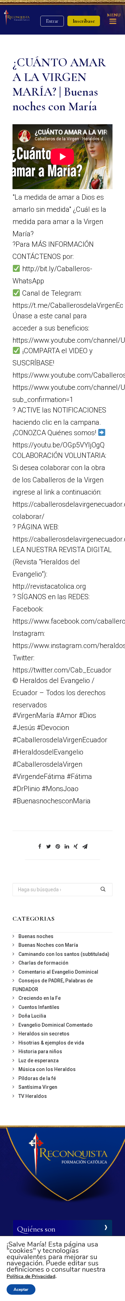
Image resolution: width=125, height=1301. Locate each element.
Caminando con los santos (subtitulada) (63, 954)
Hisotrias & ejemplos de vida (51, 1043)
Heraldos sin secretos (43, 1033)
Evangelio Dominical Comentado (55, 1025)
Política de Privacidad (31, 1276)
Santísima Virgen (37, 1087)
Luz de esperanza (38, 1060)
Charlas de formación (43, 963)
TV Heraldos (32, 1096)
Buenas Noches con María (48, 945)
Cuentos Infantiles (38, 1007)
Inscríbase (84, 21)
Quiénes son (36, 1229)
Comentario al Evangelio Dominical (58, 972)
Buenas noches (35, 936)
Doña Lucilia (32, 1016)
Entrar (52, 21)
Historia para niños (40, 1051)
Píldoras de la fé (37, 1078)
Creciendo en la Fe (39, 998)
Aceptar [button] (21, 1289)
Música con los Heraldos (47, 1069)
